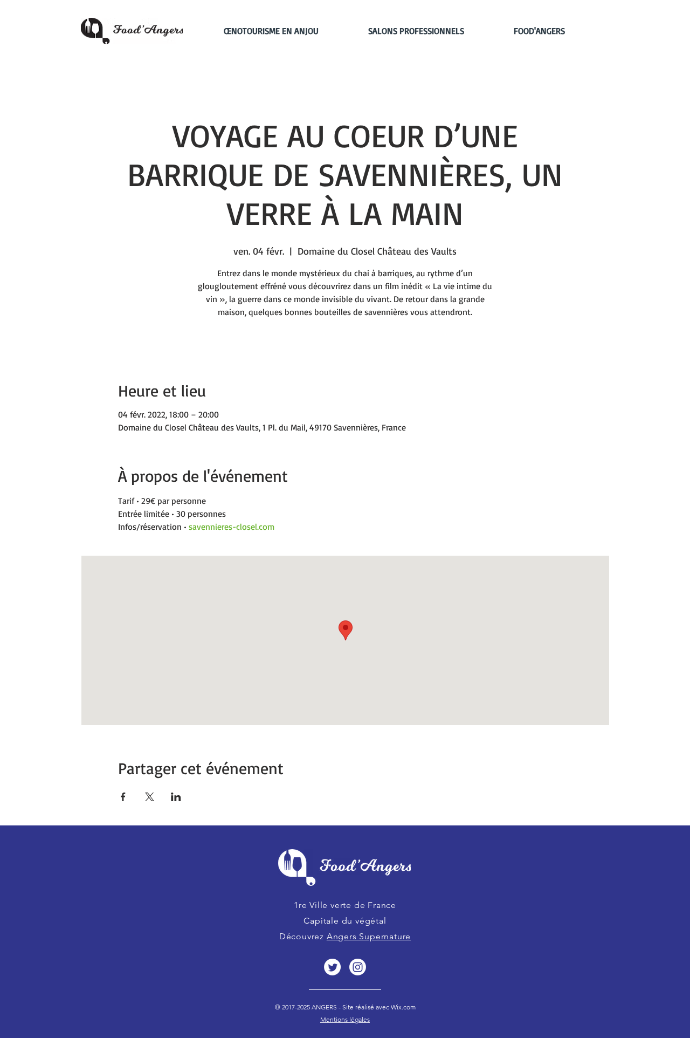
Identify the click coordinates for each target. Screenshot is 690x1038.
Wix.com (402, 1007)
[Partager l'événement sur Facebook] (123, 797)
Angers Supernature (369, 936)
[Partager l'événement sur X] (149, 797)
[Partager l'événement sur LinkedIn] (176, 797)
